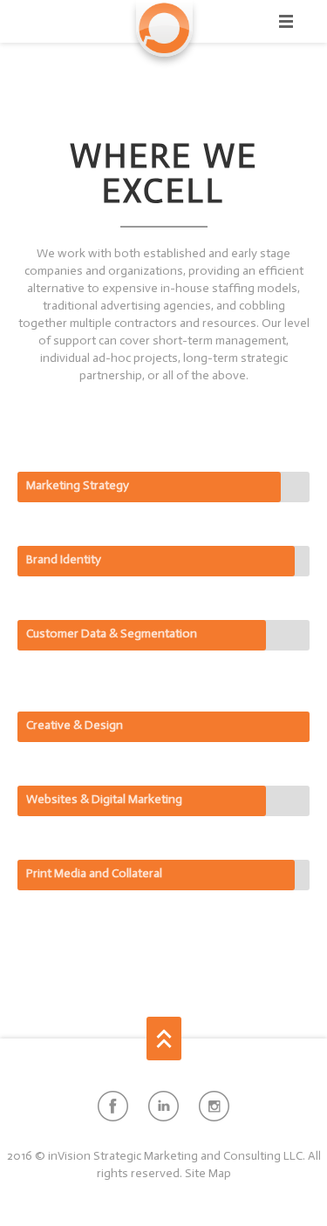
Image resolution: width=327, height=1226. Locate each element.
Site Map (208, 1173)
